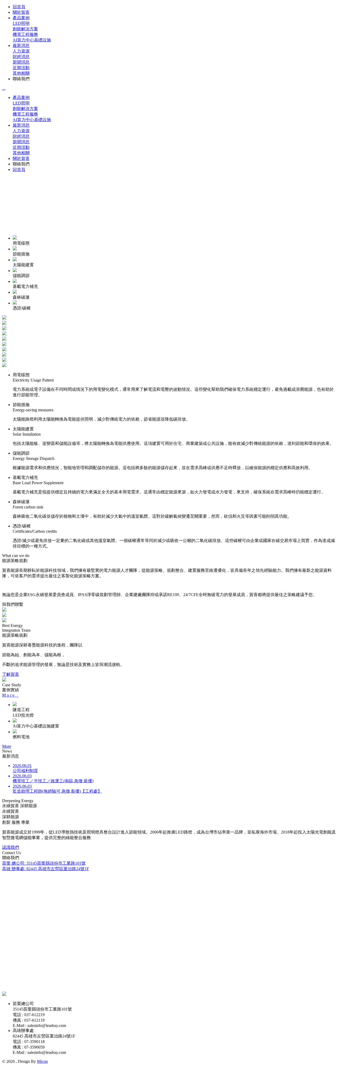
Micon (42, 1061)
